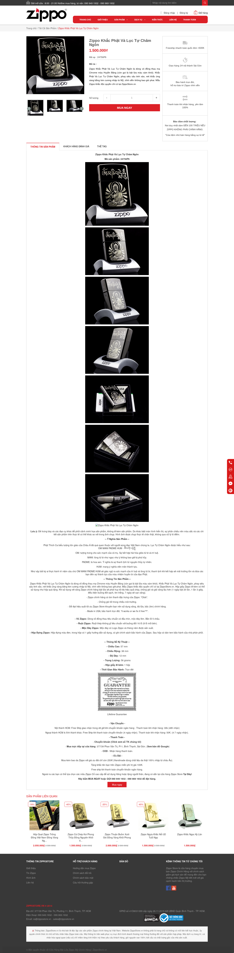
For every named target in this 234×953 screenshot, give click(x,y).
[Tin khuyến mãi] (230, 469)
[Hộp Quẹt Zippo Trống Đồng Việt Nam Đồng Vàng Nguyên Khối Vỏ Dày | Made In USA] (44, 816)
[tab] (42, 146)
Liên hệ (30, 882)
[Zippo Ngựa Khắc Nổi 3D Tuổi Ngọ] (153, 816)
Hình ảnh (30, 877)
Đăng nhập (169, 12)
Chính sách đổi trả (82, 873)
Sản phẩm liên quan (41, 796)
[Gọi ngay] (230, 462)
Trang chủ (31, 28)
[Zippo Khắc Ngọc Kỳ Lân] (190, 816)
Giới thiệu (31, 868)
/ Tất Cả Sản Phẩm (46, 28)
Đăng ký (184, 12)
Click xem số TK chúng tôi (126, 741)
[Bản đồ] (230, 476)
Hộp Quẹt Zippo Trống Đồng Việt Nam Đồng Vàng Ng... (44, 837)
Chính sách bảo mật (83, 877)
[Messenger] (230, 483)
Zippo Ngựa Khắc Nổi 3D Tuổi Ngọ (153, 836)
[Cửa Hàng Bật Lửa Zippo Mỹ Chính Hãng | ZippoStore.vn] (47, 15)
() (158, 746)
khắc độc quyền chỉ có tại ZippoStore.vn (154, 586)
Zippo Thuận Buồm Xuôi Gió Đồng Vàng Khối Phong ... (117, 837)
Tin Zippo (31, 873)
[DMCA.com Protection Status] (152, 917)
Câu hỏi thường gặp (83, 882)
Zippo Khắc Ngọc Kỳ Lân (189, 834)
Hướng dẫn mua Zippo (84, 868)
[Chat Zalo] (230, 490)
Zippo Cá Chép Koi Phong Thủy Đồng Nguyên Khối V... (81, 837)
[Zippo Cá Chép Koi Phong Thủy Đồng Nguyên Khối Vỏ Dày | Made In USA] (81, 816)
